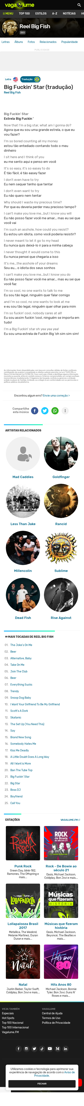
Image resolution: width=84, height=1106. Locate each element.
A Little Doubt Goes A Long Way (29, 757)
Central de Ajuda (52, 1013)
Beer (13, 651)
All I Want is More (20, 763)
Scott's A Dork (19, 711)
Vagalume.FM (69, 819)
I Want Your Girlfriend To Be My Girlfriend (35, 704)
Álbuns (18, 42)
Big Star (15, 783)
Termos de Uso (51, 1018)
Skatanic (15, 717)
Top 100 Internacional (15, 1027)
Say (12, 730)
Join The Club (18, 671)
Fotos (31, 42)
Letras (6, 42)
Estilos (40, 13)
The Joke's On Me (21, 645)
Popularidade (69, 42)
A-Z (54, 13)
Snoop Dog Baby (20, 697)
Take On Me (17, 665)
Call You (15, 803)
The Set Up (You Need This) (27, 724)
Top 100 (24, 13)
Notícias (69, 13)
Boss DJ (15, 790)
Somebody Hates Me (23, 743)
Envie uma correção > (56, 395)
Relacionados (48, 42)
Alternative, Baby (21, 658)
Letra (8, 79)
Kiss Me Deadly (19, 750)
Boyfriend (16, 796)
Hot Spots (8, 1018)
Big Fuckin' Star (19, 776)
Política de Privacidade (56, 1022)
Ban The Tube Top (21, 770)
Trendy (14, 691)
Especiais (8, 1013)
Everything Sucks (21, 684)
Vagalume (19, 5)
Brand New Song (20, 737)
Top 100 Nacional (12, 1022)
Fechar (42, 1083)
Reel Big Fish (35, 26)
